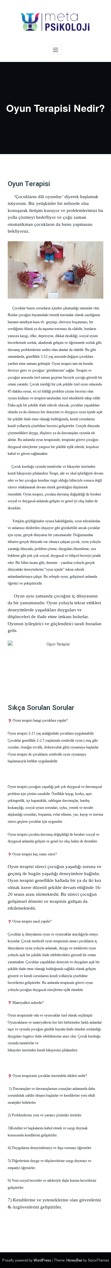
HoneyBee (74, 1260)
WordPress (43, 1260)
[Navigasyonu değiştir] (55, 50)
